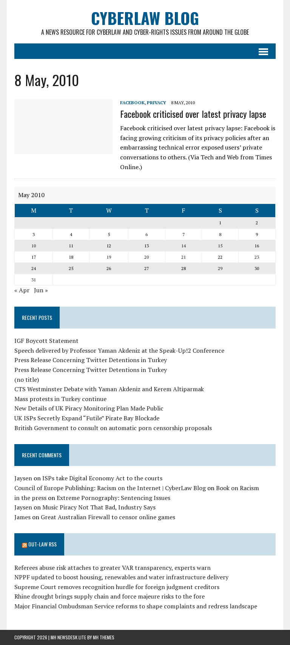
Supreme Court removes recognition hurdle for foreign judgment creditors (116, 587)
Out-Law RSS (42, 544)
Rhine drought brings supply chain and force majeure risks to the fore (109, 596)
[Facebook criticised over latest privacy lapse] (63, 149)
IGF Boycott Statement (46, 340)
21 (183, 257)
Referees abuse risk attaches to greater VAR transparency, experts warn (112, 567)
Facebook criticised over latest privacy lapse (193, 113)
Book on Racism (237, 488)
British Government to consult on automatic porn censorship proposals (113, 428)
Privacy (156, 102)
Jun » (41, 290)
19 (108, 257)
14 (183, 245)
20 (146, 257)
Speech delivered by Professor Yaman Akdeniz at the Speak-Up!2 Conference (119, 350)
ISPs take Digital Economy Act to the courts (102, 478)
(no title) (26, 379)
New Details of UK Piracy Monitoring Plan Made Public (89, 408)
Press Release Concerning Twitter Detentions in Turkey (90, 360)
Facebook (132, 102)
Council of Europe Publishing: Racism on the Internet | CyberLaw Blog (110, 488)
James (22, 517)
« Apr (21, 290)
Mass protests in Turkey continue (60, 399)
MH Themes (103, 637)
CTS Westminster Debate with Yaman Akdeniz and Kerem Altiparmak (109, 389)
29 (220, 268)
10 (33, 245)
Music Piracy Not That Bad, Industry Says (99, 507)
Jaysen (23, 478)
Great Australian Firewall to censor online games (108, 517)
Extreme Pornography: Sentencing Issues (113, 498)
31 (33, 279)
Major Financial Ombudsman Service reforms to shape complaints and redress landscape (135, 606)
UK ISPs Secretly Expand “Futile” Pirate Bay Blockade (86, 418)
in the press (30, 498)
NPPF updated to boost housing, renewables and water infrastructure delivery (121, 577)
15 (220, 245)
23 (257, 257)
